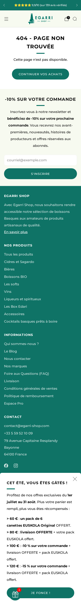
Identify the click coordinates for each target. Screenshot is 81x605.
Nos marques (15, 366)
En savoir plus (16, 232)
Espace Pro (13, 403)
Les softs (11, 284)
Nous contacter (17, 359)
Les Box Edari (15, 307)
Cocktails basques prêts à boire (30, 321)
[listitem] (40, 5)
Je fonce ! (40, 593)
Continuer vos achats (40, 74)
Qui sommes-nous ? (21, 344)
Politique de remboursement (29, 396)
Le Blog (10, 351)
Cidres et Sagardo (19, 262)
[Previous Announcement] (4, 5)
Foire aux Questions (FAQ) (26, 374)
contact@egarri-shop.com (26, 426)
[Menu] (6, 19)
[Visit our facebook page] (6, 466)
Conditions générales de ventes (30, 389)
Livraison (11, 381)
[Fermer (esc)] (75, 479)
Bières (9, 269)
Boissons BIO (15, 277)
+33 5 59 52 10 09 (18, 433)
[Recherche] (74, 18)
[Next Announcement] (77, 5)
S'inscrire (40, 174)
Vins (7, 292)
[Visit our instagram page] (16, 466)
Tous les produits (18, 254)
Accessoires (14, 314)
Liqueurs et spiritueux (22, 299)
